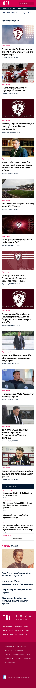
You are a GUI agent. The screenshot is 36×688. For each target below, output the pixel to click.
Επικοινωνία (9, 658)
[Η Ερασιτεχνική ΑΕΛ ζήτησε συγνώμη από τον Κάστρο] (18, 73)
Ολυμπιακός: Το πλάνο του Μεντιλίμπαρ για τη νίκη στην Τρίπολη (15, 601)
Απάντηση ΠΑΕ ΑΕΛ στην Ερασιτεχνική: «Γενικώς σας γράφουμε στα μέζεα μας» (14, 278)
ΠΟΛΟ (5, 631)
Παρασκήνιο (5, 570)
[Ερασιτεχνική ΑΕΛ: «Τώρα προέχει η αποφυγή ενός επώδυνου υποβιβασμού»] (18, 108)
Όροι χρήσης (19, 650)
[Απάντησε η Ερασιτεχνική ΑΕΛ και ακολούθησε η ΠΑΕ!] (18, 224)
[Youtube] (30, 616)
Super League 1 (6, 45)
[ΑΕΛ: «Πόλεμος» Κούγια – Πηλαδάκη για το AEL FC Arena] (18, 188)
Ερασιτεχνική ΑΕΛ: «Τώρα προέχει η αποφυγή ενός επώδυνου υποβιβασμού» (18, 126)
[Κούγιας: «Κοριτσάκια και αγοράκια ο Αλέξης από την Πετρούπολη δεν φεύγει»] (18, 456)
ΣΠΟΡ (11, 631)
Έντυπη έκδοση (10, 662)
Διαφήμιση (27, 658)
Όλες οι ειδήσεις (17, 538)
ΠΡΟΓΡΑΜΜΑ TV (21, 635)
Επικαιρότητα (7, 535)
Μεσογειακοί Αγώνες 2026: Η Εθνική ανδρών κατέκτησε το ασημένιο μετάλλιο (17, 505)
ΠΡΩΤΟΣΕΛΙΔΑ (8, 635)
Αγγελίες (18, 658)
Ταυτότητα (8, 650)
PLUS (28, 631)
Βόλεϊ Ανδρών (7, 500)
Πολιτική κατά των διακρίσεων (14, 654)
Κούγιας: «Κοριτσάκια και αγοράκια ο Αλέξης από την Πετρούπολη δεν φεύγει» (17, 474)
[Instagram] (21, 616)
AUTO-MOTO (19, 631)
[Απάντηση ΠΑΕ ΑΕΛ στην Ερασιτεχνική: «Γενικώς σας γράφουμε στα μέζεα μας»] (18, 260)
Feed (28, 654)
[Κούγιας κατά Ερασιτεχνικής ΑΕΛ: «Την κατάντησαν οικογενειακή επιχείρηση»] (18, 340)
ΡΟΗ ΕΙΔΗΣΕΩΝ (12, 12)
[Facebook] (17, 616)
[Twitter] (25, 616)
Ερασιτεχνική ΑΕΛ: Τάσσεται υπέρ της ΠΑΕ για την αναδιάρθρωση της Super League (17, 52)
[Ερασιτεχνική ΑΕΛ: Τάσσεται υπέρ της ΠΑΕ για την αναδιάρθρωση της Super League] (18, 34)
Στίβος (5, 523)
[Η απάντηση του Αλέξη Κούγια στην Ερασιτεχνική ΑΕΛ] (18, 379)
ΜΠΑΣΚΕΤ (18, 627)
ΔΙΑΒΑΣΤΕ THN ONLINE (15, 8)
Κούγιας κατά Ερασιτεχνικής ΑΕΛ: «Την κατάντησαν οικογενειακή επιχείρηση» (17, 358)
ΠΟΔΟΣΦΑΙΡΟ (7, 627)
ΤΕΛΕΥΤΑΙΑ (10, 486)
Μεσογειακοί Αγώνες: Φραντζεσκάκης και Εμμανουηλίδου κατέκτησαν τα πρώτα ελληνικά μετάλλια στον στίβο (18, 527)
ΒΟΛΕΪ (26, 627)
